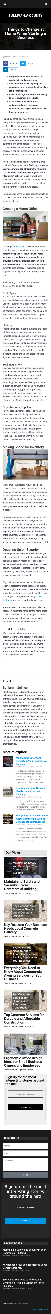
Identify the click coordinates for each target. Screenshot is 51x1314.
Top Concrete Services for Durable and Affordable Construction (24, 1018)
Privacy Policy (36, 1309)
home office (18, 246)
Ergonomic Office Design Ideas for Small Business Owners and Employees (23, 1061)
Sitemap (45, 1309)
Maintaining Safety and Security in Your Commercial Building (31, 761)
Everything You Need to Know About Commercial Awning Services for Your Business (32, 818)
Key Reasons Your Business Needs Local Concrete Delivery (31, 791)
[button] (5, 3)
